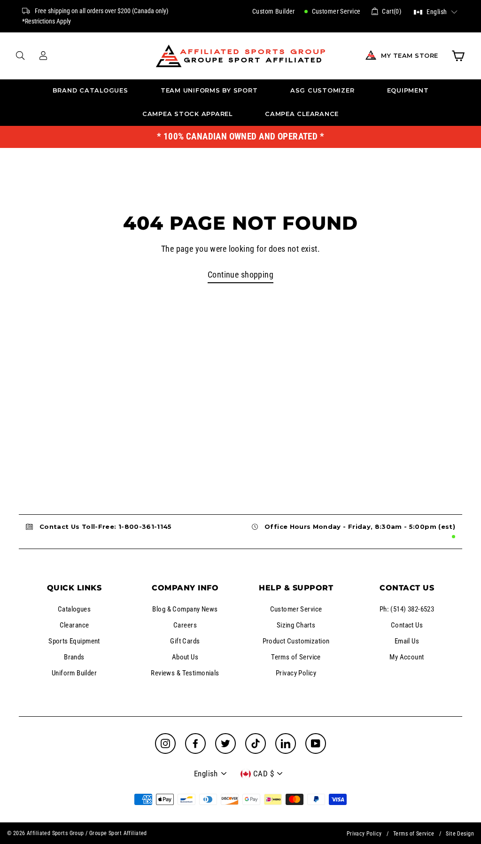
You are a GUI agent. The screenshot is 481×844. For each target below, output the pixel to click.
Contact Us (407, 625)
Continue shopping (240, 274)
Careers (185, 625)
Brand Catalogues (90, 90)
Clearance (74, 625)
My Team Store (409, 55)
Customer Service (335, 11)
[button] (435, 11)
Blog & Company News (184, 609)
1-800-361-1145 (145, 526)
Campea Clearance (302, 113)
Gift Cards (185, 641)
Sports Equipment (74, 641)
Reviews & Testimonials (185, 673)
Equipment (408, 90)
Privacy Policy (296, 673)
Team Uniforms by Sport (209, 90)
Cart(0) (391, 11)
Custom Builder (273, 11)
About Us (185, 657)
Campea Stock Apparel (187, 113)
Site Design (460, 833)
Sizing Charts (296, 625)
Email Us (407, 641)
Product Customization (296, 641)
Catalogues (74, 609)
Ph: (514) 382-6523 (407, 609)
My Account (406, 657)
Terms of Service (296, 657)
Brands (74, 657)
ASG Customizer (322, 90)
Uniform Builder (74, 673)
